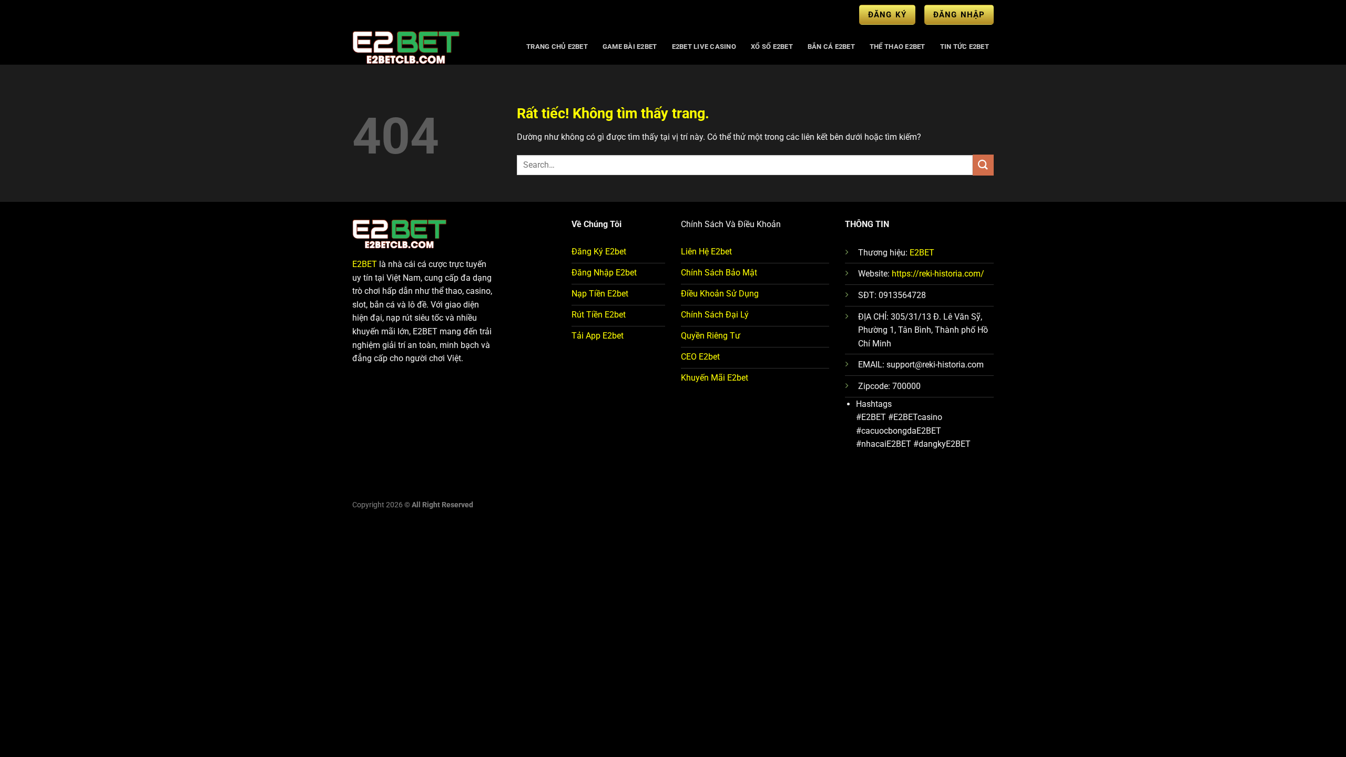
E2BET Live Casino (704, 46)
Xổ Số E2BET (772, 46)
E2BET (364, 264)
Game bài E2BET (630, 46)
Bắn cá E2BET (831, 46)
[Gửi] (983, 165)
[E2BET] (429, 47)
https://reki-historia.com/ (938, 274)
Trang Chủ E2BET (557, 46)
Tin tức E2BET (964, 46)
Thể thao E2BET (897, 46)
